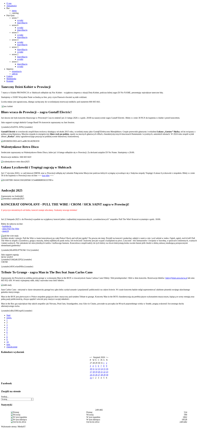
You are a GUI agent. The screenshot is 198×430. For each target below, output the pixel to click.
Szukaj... (4, 396)
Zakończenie (11, 347)
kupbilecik (6, 226)
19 (96, 372)
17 (91, 372)
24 (91, 375)
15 (104, 369)
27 (99, 375)
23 (107, 372)
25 (94, 375)
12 (96, 369)
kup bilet (45, 175)
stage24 (5, 231)
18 (94, 372)
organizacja (17, 71)
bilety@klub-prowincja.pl (176, 278)
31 (91, 378)
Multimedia (11, 79)
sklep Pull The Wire (10, 229)
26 (96, 375)
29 (104, 375)
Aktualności (11, 6)
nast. (8, 344)
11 (94, 369)
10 (7, 342)
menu (14, 10)
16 (107, 369)
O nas (8, 3)
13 (99, 369)
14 (102, 369)
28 (102, 375)
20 (99, 372)
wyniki (20, 20)
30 (107, 375)
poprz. (9, 318)
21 (102, 372)
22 (104, 372)
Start (8, 315)
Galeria (9, 76)
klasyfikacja (22, 23)
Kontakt (9, 81)
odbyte (15, 74)
